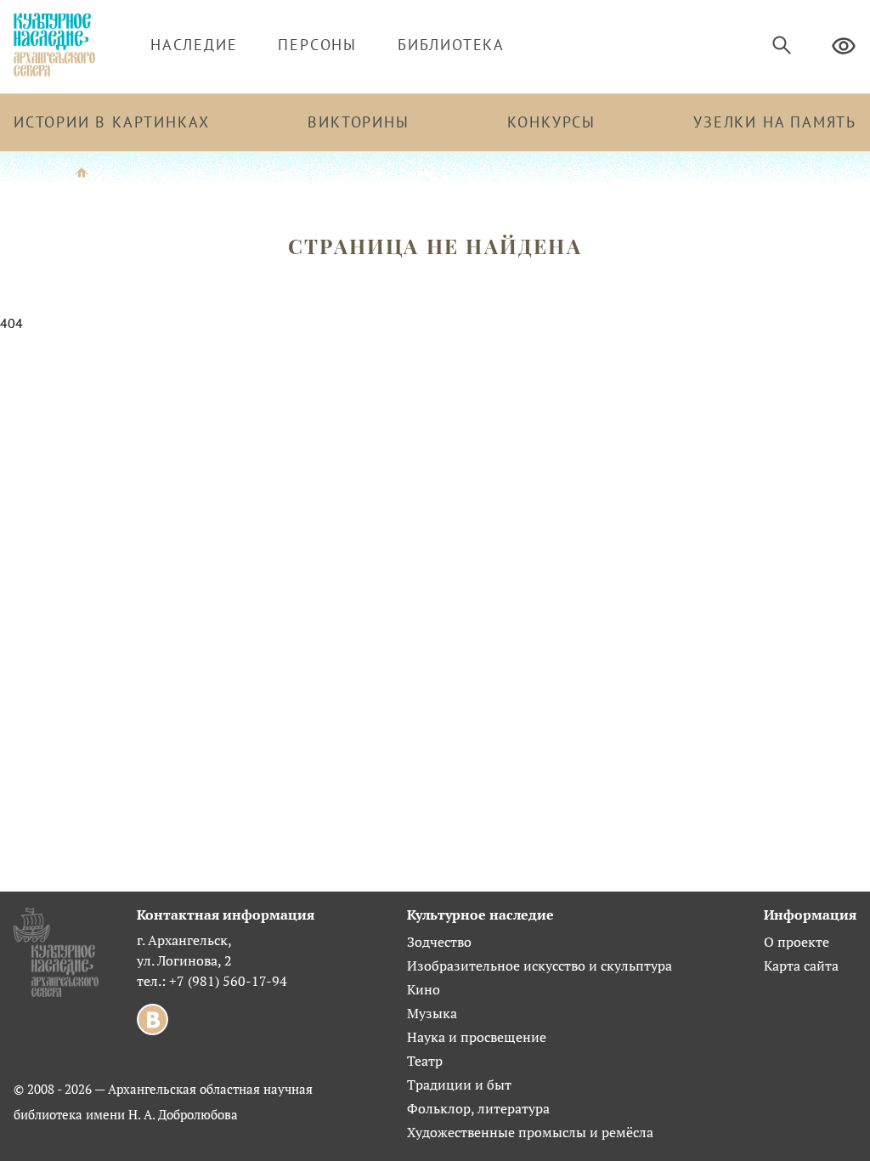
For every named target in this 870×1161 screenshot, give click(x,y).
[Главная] (81, 171)
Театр (425, 1060)
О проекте (796, 941)
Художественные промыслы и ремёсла (530, 1132)
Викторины (358, 122)
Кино (423, 989)
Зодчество (439, 941)
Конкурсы (551, 122)
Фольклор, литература (478, 1108)
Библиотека (451, 44)
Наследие (193, 44)
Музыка (432, 1013)
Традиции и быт (459, 1084)
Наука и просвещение (476, 1036)
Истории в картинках (112, 122)
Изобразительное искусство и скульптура (539, 965)
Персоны (317, 44)
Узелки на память (774, 122)
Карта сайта (801, 965)
